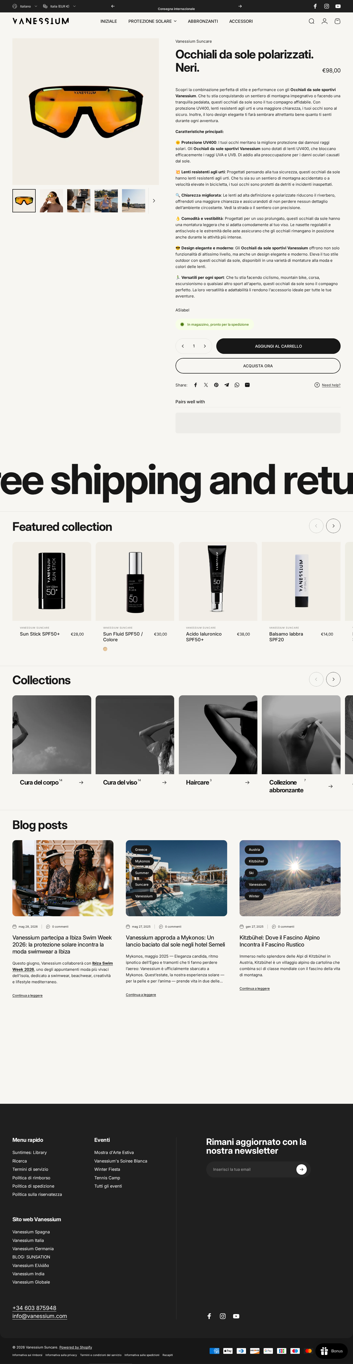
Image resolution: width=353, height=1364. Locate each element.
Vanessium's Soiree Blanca (120, 1161)
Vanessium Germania (33, 1248)
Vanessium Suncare (193, 41)
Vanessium (144, 896)
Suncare (142, 884)
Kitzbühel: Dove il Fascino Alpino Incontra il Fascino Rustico (280, 941)
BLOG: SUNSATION (31, 1256)
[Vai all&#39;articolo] (24, 200)
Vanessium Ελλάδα (30, 1265)
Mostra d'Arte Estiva (114, 1152)
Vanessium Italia (28, 1240)
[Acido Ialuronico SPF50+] (218, 581)
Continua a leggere (27, 995)
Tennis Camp (107, 1177)
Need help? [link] (331, 385)
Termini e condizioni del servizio (100, 1355)
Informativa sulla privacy (61, 1355)
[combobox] (25, 6)
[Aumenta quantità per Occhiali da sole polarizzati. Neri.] (206, 346)
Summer (142, 873)
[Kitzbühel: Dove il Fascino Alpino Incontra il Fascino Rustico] (290, 878)
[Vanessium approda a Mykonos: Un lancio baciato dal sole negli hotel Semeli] (176, 878)
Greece (141, 849)
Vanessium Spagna (31, 1231)
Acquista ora (258, 365)
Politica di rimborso (31, 1177)
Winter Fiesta (107, 1169)
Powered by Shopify (75, 1347)
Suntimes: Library (29, 1152)
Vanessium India (28, 1273)
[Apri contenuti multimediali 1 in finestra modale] (85, 111)
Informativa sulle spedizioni (142, 1355)
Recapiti (168, 1355)
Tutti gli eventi (108, 1186)
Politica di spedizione (33, 1186)
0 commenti (60, 926)
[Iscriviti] (301, 1169)
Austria (254, 849)
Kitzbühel (256, 861)
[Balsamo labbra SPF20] (301, 581)
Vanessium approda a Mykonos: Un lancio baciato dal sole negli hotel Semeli (175, 941)
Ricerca (19, 1161)
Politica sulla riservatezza (37, 1194)
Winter (254, 896)
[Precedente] (113, 6)
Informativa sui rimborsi (27, 1355)
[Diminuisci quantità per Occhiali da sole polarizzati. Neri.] (182, 346)
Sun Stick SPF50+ (40, 634)
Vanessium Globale (31, 1282)
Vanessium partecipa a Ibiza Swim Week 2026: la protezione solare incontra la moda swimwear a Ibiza (62, 944)
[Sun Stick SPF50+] (51, 581)
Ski (251, 873)
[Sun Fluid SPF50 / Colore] (135, 581)
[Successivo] (240, 6)
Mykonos (142, 861)
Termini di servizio (30, 1169)
